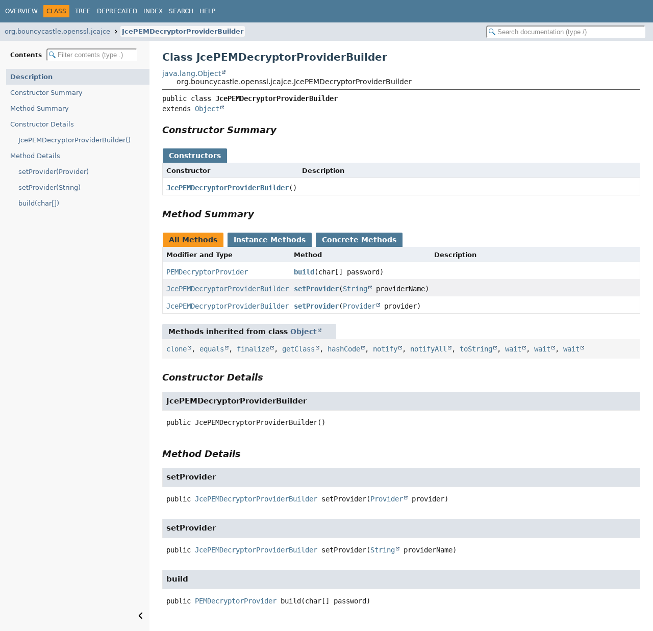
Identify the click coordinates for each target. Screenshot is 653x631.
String (355, 289)
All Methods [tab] (193, 240)
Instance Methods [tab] (270, 240)
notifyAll (428, 349)
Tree (83, 11)
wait (513, 349)
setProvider (316, 289)
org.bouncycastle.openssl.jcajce (57, 31)
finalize (253, 349)
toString (476, 349)
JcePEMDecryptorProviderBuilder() (74, 140)
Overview (21, 11)
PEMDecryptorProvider (207, 272)
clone (176, 349)
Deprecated (117, 11)
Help (207, 11)
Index (153, 11)
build (304, 272)
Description (31, 77)
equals (211, 349)
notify (385, 349)
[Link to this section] (284, 129)
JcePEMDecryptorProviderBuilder (182, 31)
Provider (359, 306)
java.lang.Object (191, 73)
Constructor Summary (46, 92)
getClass (298, 349)
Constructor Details (42, 124)
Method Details (35, 156)
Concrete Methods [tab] (359, 240)
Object (207, 109)
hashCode (344, 349)
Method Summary (39, 108)
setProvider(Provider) (53, 171)
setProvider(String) (49, 187)
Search (181, 11)
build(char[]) (38, 203)
